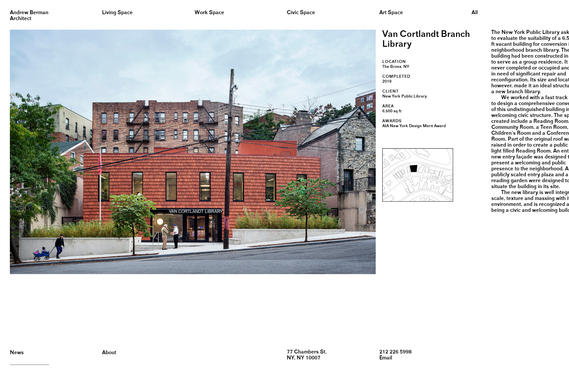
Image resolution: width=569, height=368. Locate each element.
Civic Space (301, 12)
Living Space (117, 12)
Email (385, 358)
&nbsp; (6, 2)
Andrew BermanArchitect (29, 15)
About (109, 352)
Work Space (209, 12)
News (17, 352)
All (475, 12)
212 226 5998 (395, 352)
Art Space (391, 12)
